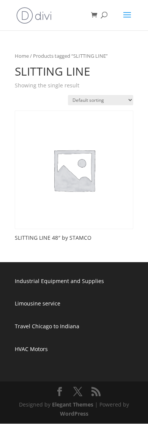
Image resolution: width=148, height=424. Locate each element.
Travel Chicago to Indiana (47, 326)
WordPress (74, 413)
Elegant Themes (72, 404)
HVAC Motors (31, 349)
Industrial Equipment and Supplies (59, 281)
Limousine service (37, 303)
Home (22, 55)
